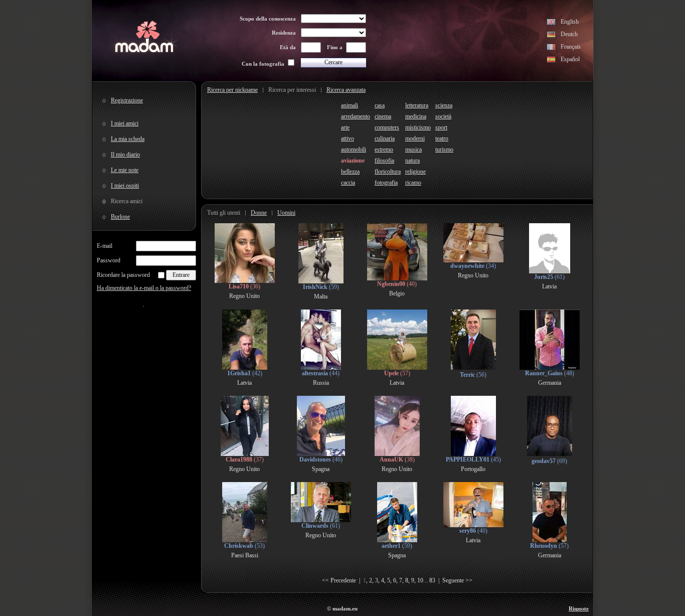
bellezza (350, 171)
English (570, 21)
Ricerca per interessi (292, 89)
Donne (259, 212)
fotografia (386, 182)
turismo (444, 149)
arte (345, 127)
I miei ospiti (125, 185)
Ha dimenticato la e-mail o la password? (144, 287)
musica (413, 149)
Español (570, 59)
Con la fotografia (263, 64)
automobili (353, 149)
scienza (443, 105)
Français (571, 46)
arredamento (355, 116)
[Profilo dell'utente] (245, 280)
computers (387, 127)
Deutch (569, 34)
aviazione (353, 160)
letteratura (416, 105)
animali (349, 105)
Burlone (120, 216)
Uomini (286, 212)
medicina (415, 116)
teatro (441, 138)
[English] (551, 23)
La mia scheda (127, 138)
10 (420, 580)
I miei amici (124, 123)
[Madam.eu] (144, 51)
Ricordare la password (123, 274)
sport (441, 127)
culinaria (385, 138)
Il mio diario (125, 154)
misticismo (418, 127)
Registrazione (127, 100)
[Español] (551, 60)
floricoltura (388, 171)
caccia (348, 182)
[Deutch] (551, 35)
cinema (383, 116)
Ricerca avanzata (346, 89)
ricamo (413, 182)
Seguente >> (457, 580)
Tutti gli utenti (223, 212)
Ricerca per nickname (232, 89)
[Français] (551, 48)
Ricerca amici (126, 201)
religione (415, 171)
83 (432, 580)
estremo (384, 149)
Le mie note (124, 170)
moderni (415, 138)
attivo (347, 138)
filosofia (384, 160)
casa (380, 105)
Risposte (579, 608)
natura (412, 160)
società (443, 116)
